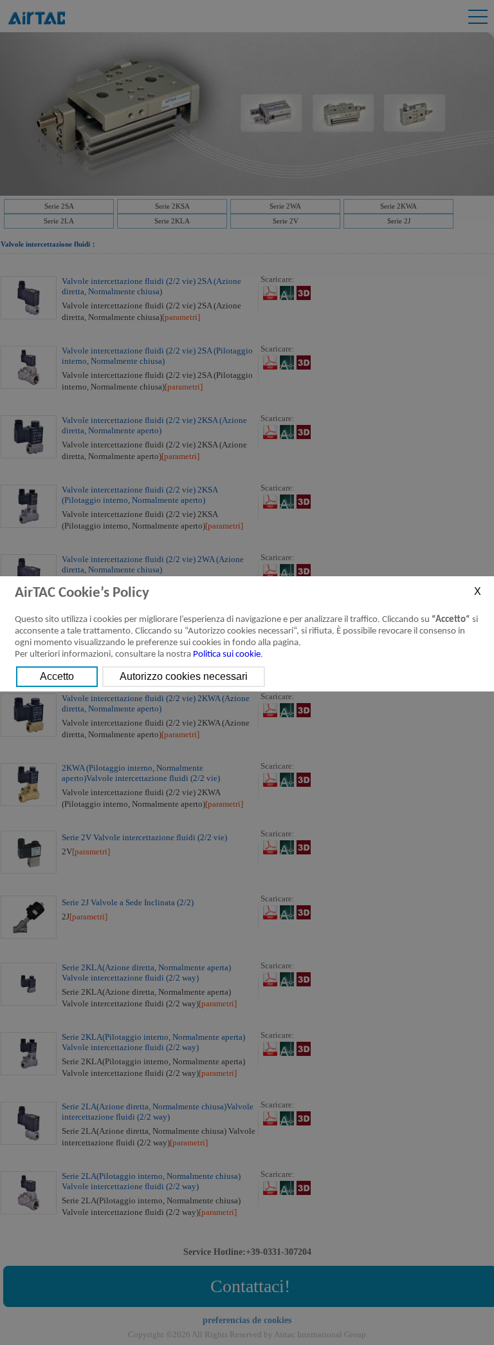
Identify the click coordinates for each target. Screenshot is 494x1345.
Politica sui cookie (227, 654)
